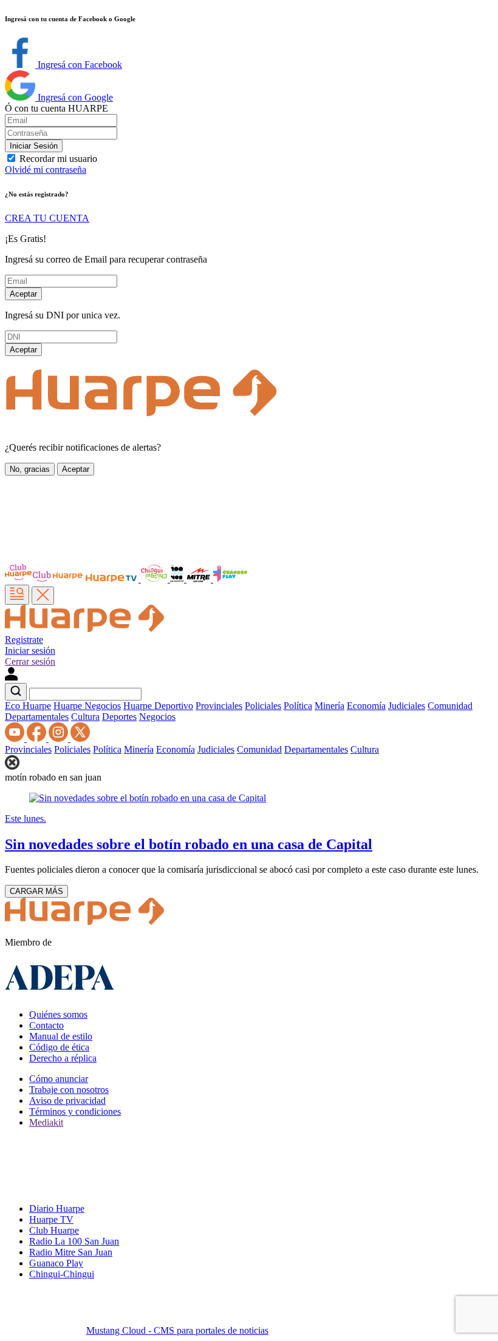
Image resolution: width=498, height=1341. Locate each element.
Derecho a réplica (63, 1058)
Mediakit (46, 1122)
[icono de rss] (16, 738)
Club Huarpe (54, 1230)
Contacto (46, 1025)
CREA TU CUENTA (47, 218)
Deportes (119, 716)
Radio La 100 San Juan (74, 1241)
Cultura (85, 716)
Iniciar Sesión (34, 145)
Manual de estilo (60, 1036)
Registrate (24, 639)
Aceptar (23, 293)
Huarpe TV (51, 1219)
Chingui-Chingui (61, 1274)
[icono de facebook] (38, 738)
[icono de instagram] (59, 738)
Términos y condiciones (75, 1111)
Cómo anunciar (58, 1079)
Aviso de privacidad (67, 1100)
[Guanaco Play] (230, 579)
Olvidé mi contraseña (45, 169)
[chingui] (155, 579)
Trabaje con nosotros (69, 1089)
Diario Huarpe (56, 1208)
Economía (366, 706)
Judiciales (406, 706)
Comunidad (450, 706)
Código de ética (59, 1047)
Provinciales (219, 706)
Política (298, 706)
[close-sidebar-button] (43, 595)
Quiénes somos (58, 1014)
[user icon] (11, 677)
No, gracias (30, 469)
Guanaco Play (56, 1263)
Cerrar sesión (30, 661)
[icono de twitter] (80, 738)
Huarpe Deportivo (158, 706)
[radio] (199, 579)
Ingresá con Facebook (78, 64)
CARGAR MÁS (36, 891)
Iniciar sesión (30, 650)
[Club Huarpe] (44, 579)
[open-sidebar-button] (17, 595)
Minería (329, 706)
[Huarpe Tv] (112, 579)
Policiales (263, 706)
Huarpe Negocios (87, 706)
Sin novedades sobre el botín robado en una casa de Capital (188, 844)
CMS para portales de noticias (177, 1330)
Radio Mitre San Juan (70, 1252)
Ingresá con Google (74, 97)
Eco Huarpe (28, 706)
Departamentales (37, 716)
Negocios (157, 716)
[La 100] (178, 579)
